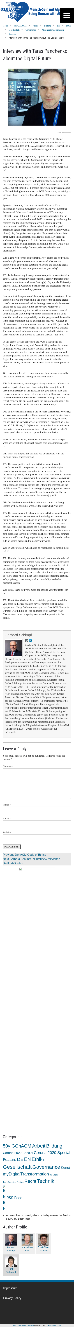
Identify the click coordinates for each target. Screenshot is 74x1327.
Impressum (10, 1288)
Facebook (5, 1316)
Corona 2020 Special (18, 1153)
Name (7, 804)
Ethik (68, 26)
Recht (30, 1181)
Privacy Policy (12, 1298)
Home (5, 26)
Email (7, 818)
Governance (31, 30)
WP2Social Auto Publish (23, 1326)
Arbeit (35, 26)
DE (20, 1159)
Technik (12, 34)
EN (58, 26)
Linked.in (16, 1316)
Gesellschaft (14, 30)
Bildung (47, 26)
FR (44, 1160)
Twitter (27, 1316)
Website (7, 832)
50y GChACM (20, 26)
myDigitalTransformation (53, 30)
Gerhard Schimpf (18, 635)
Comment (9, 766)
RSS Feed (14, 1197)
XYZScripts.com (54, 1326)
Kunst (65, 1167)
